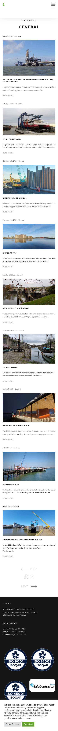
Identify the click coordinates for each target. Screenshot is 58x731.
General (18, 36)
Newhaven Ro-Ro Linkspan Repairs (22, 539)
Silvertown (9, 253)
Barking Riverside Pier (16, 426)
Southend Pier (11, 484)
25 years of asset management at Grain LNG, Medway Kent (28, 80)
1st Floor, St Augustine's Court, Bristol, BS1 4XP (20, 612)
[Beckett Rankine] (3, 4)
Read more (8, 95)
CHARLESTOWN (11, 367)
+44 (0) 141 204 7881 (18, 635)
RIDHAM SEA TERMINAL (15, 198)
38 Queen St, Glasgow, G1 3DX (14, 615)
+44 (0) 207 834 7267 (17, 629)
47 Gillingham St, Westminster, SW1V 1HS (18, 609)
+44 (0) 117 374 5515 (16, 632)
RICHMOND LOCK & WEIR (15, 308)
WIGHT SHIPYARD (12, 139)
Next (24, 586)
